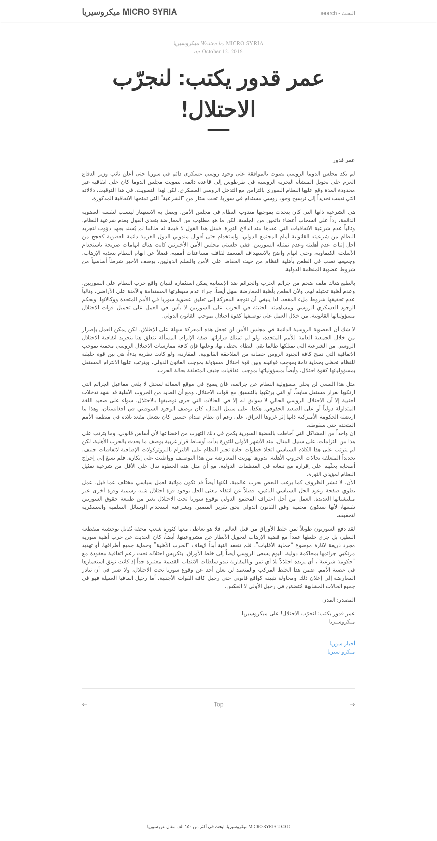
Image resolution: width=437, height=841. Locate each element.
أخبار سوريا (342, 643)
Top (219, 704)
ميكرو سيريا (341, 651)
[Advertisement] (218, 770)
